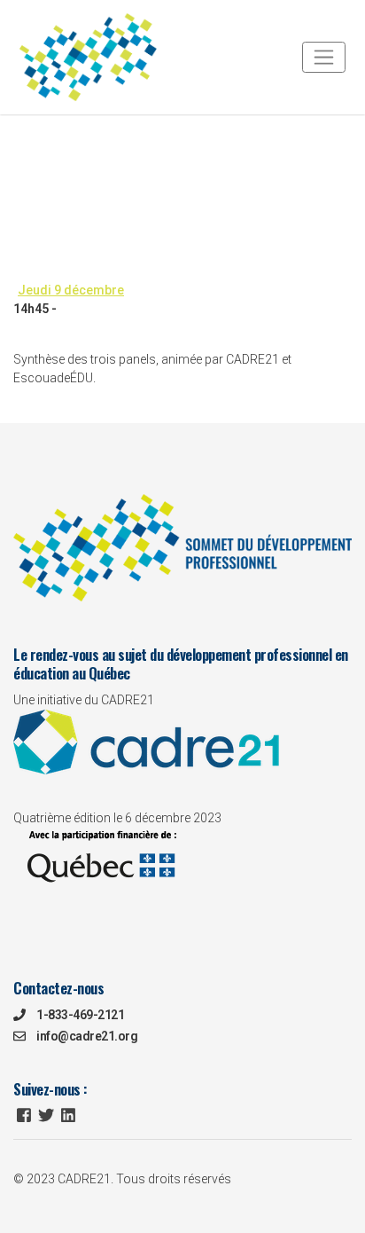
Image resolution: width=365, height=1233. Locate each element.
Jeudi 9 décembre (160, 122)
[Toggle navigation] (324, 57)
